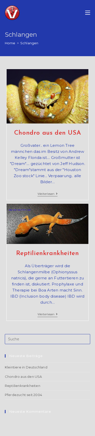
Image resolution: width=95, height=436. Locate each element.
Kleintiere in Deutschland (26, 367)
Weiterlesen (47, 194)
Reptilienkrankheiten (47, 253)
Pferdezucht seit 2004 (23, 395)
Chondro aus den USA (47, 133)
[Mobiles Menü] (87, 12)
